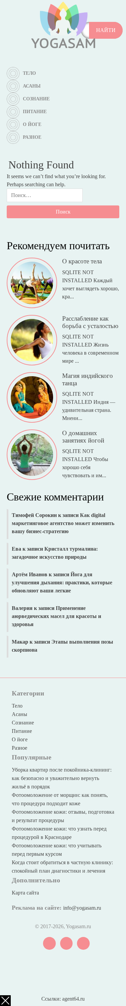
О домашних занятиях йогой (83, 436)
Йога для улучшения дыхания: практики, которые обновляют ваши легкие (62, 582)
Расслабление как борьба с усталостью (90, 322)
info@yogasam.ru (82, 908)
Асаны (32, 86)
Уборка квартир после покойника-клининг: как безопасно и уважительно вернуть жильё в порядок (62, 778)
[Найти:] (45, 197)
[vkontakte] (49, 942)
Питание (35, 111)
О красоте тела (82, 261)
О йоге (32, 124)
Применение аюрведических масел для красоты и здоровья (56, 616)
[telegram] (66, 942)
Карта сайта (25, 893)
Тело (29, 73)
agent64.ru (73, 999)
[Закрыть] (5, 1000)
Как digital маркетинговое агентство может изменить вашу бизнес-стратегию (63, 523)
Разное (32, 137)
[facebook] (83, 942)
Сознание (36, 98)
